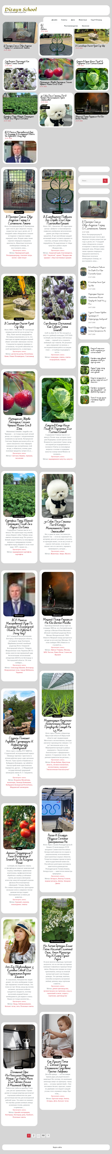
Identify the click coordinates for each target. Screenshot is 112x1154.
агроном (26, 902)
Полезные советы (27, 1006)
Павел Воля (58, 652)
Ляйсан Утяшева (57, 650)
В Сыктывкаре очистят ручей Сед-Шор (90, 46)
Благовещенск (66, 253)
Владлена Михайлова (22, 780)
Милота (68, 554)
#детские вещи (57, 1098)
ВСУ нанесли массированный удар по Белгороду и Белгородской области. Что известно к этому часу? (20, 134)
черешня (29, 456)
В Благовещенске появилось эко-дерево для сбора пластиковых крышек (58, 220)
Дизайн (54, 20)
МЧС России (48, 652)
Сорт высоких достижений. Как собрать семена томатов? (17, 62)
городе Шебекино (27, 670)
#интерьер (9, 1115)
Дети (55, 1101)
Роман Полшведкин (17, 356)
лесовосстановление (60, 765)
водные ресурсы (51, 881)
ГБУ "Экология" (49, 255)
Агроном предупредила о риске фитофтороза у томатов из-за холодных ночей (19, 858)
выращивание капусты (57, 459)
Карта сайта (57, 1147)
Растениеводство (71, 26)
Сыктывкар (29, 356)
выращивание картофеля (22, 552)
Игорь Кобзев (56, 762)
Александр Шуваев (17, 668)
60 (43, 1135)
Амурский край (54, 253)
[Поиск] (105, 181)
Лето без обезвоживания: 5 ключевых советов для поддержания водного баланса (19, 972)
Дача (73, 20)
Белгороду (29, 668)
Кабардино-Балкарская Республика (19, 785)
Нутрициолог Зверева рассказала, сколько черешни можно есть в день (56, 83)
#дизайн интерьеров (22, 1112)
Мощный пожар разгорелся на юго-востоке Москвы (90, 118)
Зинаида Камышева (23, 782)
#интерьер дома (19, 1115)
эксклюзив (19, 458)
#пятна (66, 1098)
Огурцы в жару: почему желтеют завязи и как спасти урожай (98, 370)
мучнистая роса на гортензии (55, 991)
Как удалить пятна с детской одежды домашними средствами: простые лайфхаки (58, 1066)
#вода (15, 1004)
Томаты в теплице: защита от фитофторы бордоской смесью (98, 400)
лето (18, 1006)
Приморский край (22, 253)
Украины (19, 672)
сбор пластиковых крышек (61, 258)
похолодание (16, 904)
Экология (85, 26)
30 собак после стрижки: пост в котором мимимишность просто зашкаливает (53, 98)
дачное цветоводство (60, 988)
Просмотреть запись (19, 250)
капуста (69, 459)
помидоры (54, 357)
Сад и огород (96, 20)
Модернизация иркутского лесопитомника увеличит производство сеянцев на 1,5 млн (57, 725)
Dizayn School (20, 9)
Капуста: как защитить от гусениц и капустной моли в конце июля (99, 380)
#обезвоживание (24, 1004)
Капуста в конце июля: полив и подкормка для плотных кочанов (90, 62)
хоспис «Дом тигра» (19, 258)
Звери (62, 554)
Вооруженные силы (11, 670)
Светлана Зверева (18, 456)
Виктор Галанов (64, 878)
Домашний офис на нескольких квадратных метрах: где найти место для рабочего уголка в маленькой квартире (19, 1079)
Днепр (60, 881)
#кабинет (29, 1115)
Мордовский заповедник (19, 787)
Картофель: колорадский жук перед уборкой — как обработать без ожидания (98, 390)
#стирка (50, 1101)
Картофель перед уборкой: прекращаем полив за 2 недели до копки (19, 118)
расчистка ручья (17, 354)
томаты (63, 359)
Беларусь (54, 878)
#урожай (18, 902)
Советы (64, 20)
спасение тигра (26, 255)
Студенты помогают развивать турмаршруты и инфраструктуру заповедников (19, 743)
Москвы (67, 650)
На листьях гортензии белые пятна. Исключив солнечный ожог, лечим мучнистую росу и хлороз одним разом (58, 952)
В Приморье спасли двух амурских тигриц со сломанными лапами (18, 47)
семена (61, 357)
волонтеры (11, 782)
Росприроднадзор (12, 255)
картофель (19, 554)
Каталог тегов (10, 1006)
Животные (83, 20)
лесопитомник (53, 767)
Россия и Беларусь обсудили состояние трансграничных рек (57, 839)
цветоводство (62, 996)
